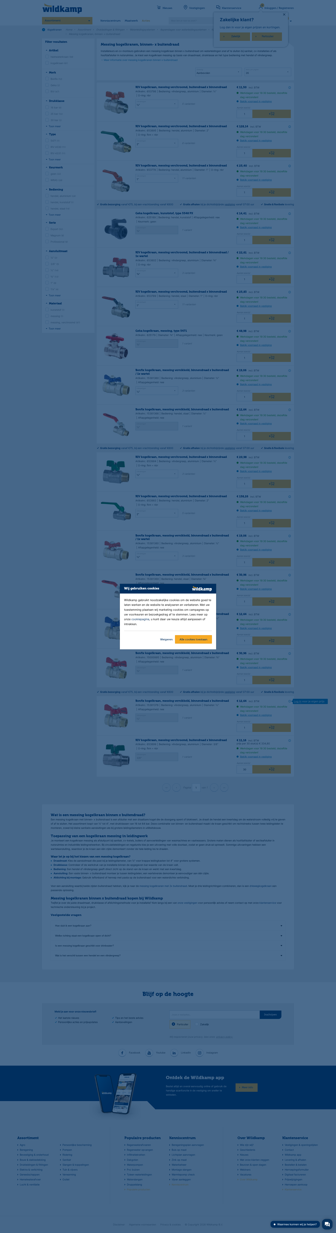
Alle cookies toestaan (193, 639)
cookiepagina (140, 619)
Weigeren (166, 639)
